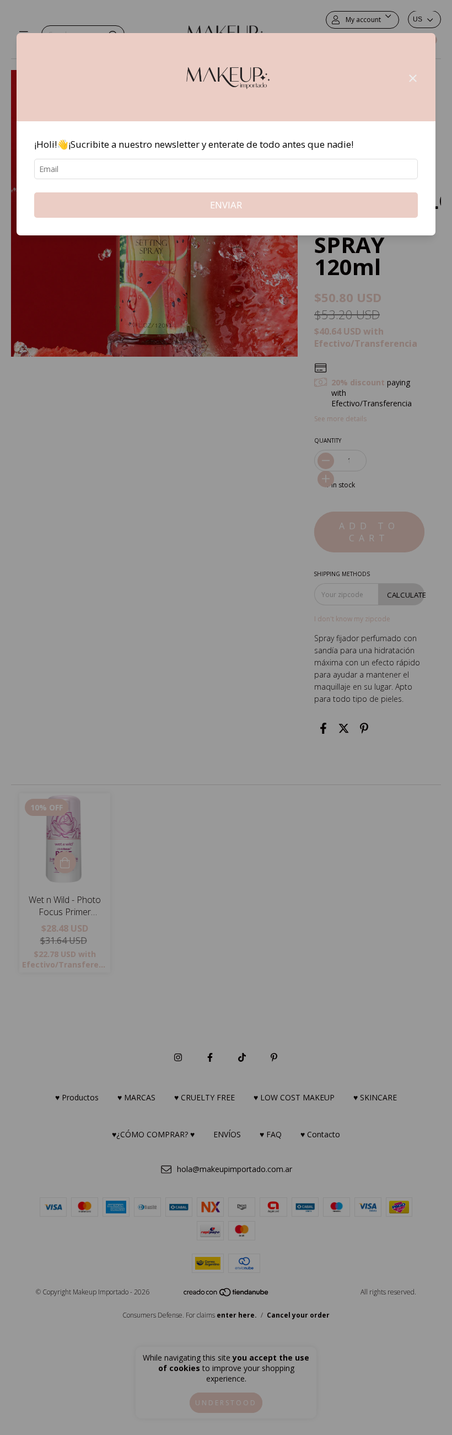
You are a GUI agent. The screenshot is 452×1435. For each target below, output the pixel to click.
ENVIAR (226, 204)
